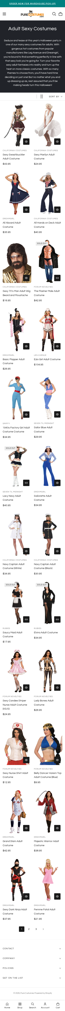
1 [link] (21, 929)
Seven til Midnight (44, 423)
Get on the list (13, 978)
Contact (8, 948)
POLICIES (8, 968)
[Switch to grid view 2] (42, 96)
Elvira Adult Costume (46, 632)
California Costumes (15, 150)
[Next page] (43, 929)
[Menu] (4, 14)
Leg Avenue (40, 355)
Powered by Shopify (43, 993)
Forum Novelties (43, 287)
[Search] (54, 14)
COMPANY (9, 958)
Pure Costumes (27, 993)
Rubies (6, 628)
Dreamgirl (8, 219)
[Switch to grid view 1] (36, 96)
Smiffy (6, 423)
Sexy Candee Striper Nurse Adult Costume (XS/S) (15, 704)
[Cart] (60, 14)
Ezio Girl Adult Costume (47, 359)
